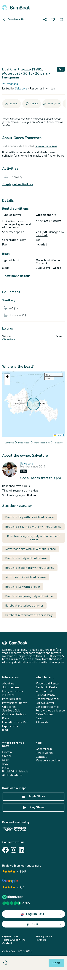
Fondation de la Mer (15, 722)
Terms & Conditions (13, 939)
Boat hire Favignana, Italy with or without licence (33, 537)
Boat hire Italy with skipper (22, 586)
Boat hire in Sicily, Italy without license (29, 567)
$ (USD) (32, 924)
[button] (7, 376)
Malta (5, 767)
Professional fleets (14, 702)
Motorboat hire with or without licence (30, 549)
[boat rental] (16, 7)
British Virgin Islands (15, 771)
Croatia (7, 752)
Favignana (11, 83)
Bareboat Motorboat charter (24, 605)
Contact (41, 756)
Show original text (46, 146)
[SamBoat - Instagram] (13, 850)
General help (44, 748)
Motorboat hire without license (25, 577)
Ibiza (5, 763)
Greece (7, 756)
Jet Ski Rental (45, 702)
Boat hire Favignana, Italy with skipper (29, 596)
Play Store (36, 807)
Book (56, 962)
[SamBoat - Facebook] (5, 850)
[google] (10, 881)
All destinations (12, 775)
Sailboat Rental (45, 695)
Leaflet (60, 435)
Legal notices (10, 936)
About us (8, 683)
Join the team (11, 687)
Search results (15, 19)
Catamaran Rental (47, 698)
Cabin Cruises (44, 714)
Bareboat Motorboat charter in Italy (28, 615)
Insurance (8, 695)
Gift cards (9, 706)
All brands (42, 722)
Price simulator (11, 698)
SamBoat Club (11, 710)
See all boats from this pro (40, 478)
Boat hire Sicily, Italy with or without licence (33, 526)
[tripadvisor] (13, 897)
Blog (5, 729)
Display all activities (17, 184)
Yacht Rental (44, 691)
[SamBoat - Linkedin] (21, 850)
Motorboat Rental (47, 683)
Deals (39, 718)
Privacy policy (44, 936)
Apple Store (36, 796)
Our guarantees (12, 691)
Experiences (10, 726)
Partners (41, 939)
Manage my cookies (48, 760)
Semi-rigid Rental (46, 687)
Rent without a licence (50, 710)
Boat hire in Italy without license (26, 558)
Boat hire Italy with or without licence (29, 517)
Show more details (16, 276)
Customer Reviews (14, 714)
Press (5, 718)
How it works (44, 752)
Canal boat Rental (47, 706)
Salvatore (21, 88)
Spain (5, 759)
